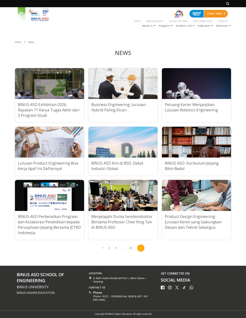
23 (130, 247)
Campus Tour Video (178, 21)
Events (137, 21)
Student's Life (184, 25)
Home (18, 42)
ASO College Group (202, 21)
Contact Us (223, 21)
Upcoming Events (154, 21)
